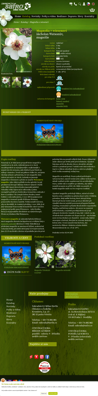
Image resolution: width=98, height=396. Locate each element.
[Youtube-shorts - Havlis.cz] (31, 358)
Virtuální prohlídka (72, 295)
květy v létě (60, 99)
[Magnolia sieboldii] (66, 254)
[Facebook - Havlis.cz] (47, 358)
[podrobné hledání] (70, 4)
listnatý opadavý (62, 101)
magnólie (60, 104)
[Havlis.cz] (16, 6)
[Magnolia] (44, 254)
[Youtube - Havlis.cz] (36, 358)
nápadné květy (62, 106)
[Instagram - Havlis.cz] (42, 358)
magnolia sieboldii (8, 224)
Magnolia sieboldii (63, 270)
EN (93, 3)
